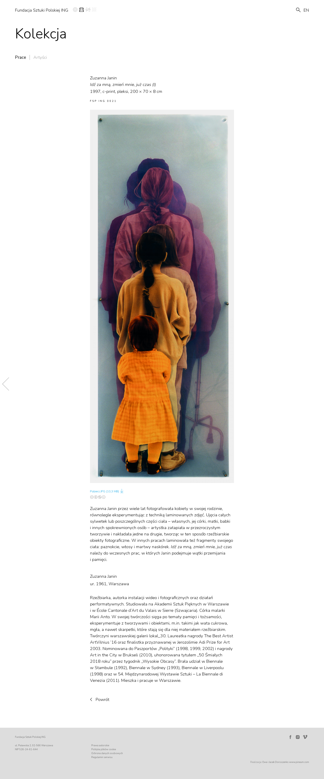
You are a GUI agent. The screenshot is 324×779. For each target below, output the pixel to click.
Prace (20, 57)
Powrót (102, 699)
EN (306, 10)
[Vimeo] (306, 736)
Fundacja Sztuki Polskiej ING (41, 10)
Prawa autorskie (100, 745)
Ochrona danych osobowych (107, 753)
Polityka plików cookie (103, 749)
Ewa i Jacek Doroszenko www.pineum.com (285, 762)
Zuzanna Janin (103, 576)
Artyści (40, 57)
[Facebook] (290, 737)
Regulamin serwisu (101, 757)
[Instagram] (298, 737)
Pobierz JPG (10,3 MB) (104, 491)
